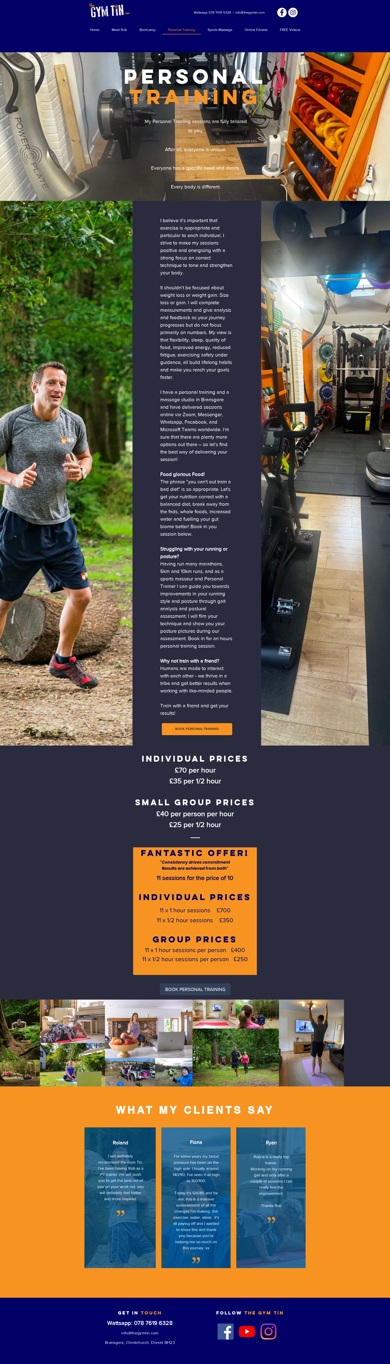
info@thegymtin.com (250, 12)
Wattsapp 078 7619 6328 (212, 12)
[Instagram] (293, 12)
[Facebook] (226, 1332)
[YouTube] (247, 1332)
